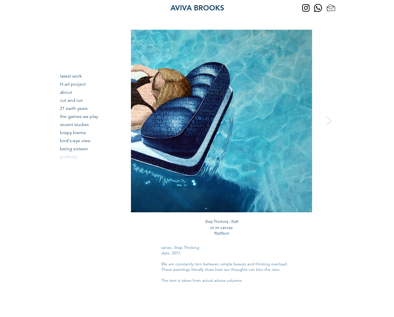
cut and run (71, 100)
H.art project (73, 84)
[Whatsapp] (318, 8)
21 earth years (74, 108)
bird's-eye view (75, 140)
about (66, 92)
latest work (71, 76)
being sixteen (74, 148)
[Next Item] (329, 121)
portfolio (69, 157)
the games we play (79, 116)
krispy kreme (73, 132)
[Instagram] (306, 8)
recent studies (74, 124)
